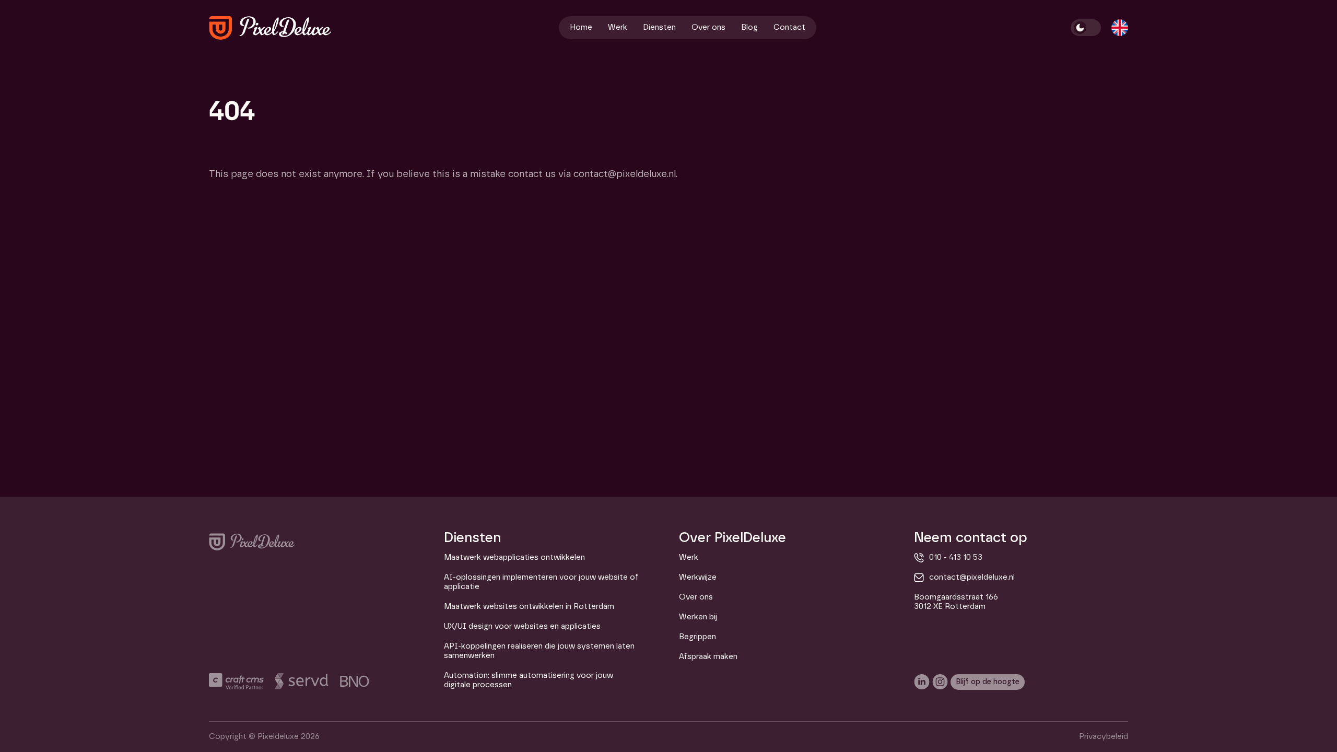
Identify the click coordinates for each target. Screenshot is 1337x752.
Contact (789, 27)
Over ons (708, 27)
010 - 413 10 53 (955, 557)
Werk (617, 27)
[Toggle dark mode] (1086, 27)
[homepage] (270, 28)
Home (581, 27)
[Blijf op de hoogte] (988, 682)
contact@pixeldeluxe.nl (972, 577)
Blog (749, 27)
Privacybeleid (1103, 737)
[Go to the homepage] (252, 541)
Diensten (659, 27)
